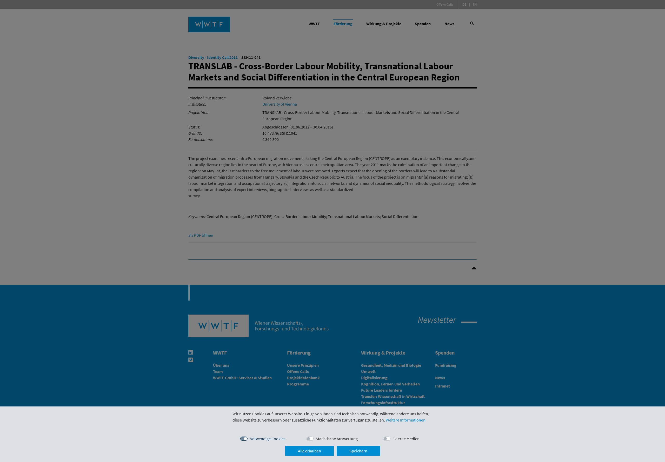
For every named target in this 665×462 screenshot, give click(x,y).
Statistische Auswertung (337, 438)
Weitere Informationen (405, 420)
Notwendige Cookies (267, 438)
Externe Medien (406, 438)
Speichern (358, 450)
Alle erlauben (309, 450)
